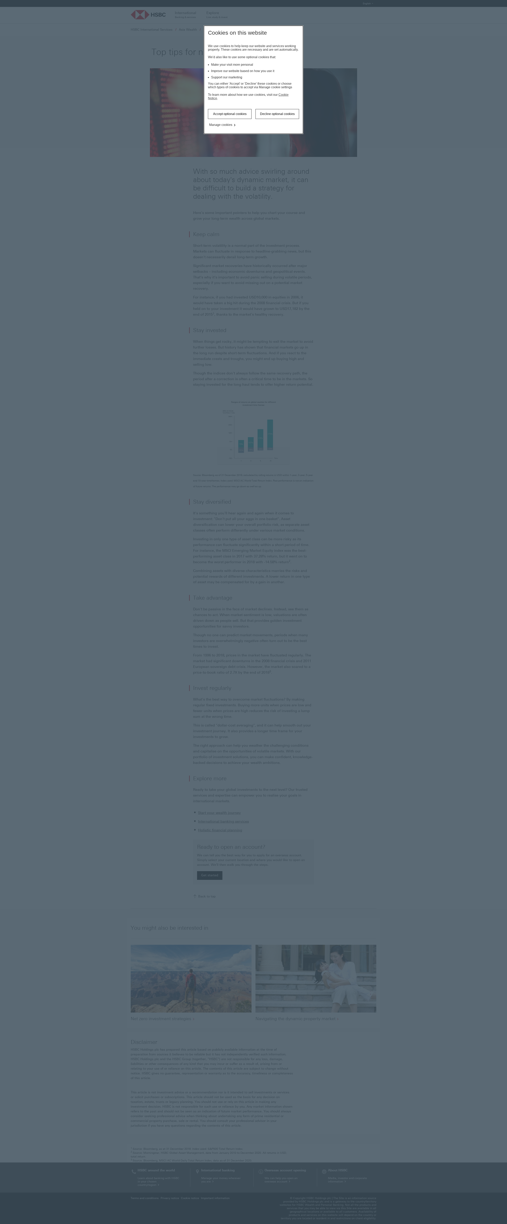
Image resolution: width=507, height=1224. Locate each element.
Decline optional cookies (277, 114)
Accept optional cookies (230, 114)
